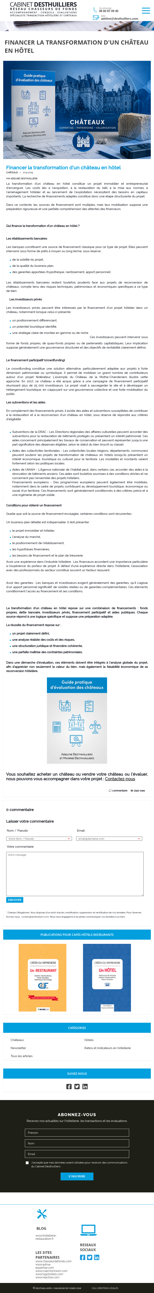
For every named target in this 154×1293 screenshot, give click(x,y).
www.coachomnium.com (51, 1271)
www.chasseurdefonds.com (53, 1261)
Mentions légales (108, 1288)
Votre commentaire (17, 846)
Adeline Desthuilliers (24, 178)
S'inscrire (77, 1176)
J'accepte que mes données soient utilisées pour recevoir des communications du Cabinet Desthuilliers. (79, 1164)
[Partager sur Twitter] (18, 786)
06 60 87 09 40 (108, 11)
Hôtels (88, 1040)
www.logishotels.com (49, 1274)
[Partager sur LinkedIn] (26, 786)
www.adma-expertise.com (44, 1266)
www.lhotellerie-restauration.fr (46, 1237)
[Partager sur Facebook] (10, 786)
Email (81, 830)
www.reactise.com (47, 1277)
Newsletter (18, 1048)
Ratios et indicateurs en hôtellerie (107, 1048)
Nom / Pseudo (17, 830)
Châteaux (12, 172)
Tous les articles (21, 1056)
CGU (94, 1288)
